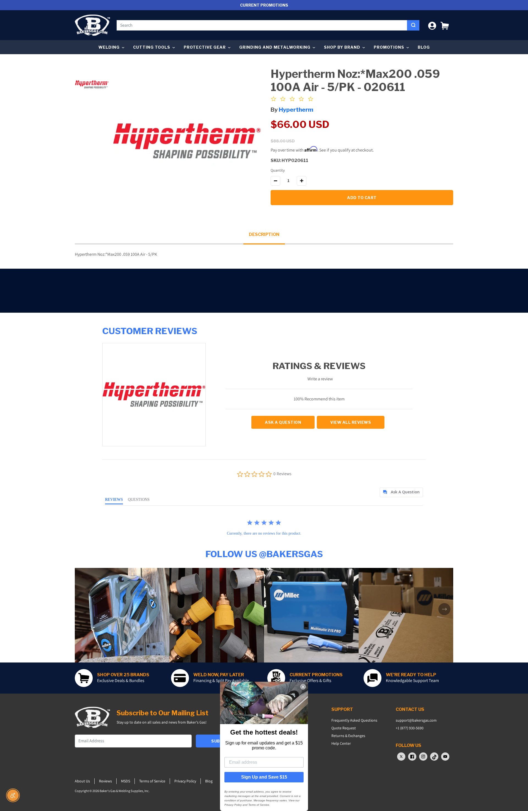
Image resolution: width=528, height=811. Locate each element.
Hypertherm (296, 109)
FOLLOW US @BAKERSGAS (264, 554)
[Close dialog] (303, 686)
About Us (82, 781)
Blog (424, 47)
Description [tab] (264, 234)
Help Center (341, 743)
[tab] (401, 492)
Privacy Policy (185, 781)
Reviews (105, 781)
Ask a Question (283, 422)
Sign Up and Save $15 (264, 777)
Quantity (278, 170)
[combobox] (262, 25)
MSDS (125, 781)
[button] (445, 25)
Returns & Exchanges (348, 735)
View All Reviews (350, 422)
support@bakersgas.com (416, 720)
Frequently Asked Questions (354, 720)
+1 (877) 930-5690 (410, 727)
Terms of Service (152, 781)
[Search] (413, 25)
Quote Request (343, 727)
